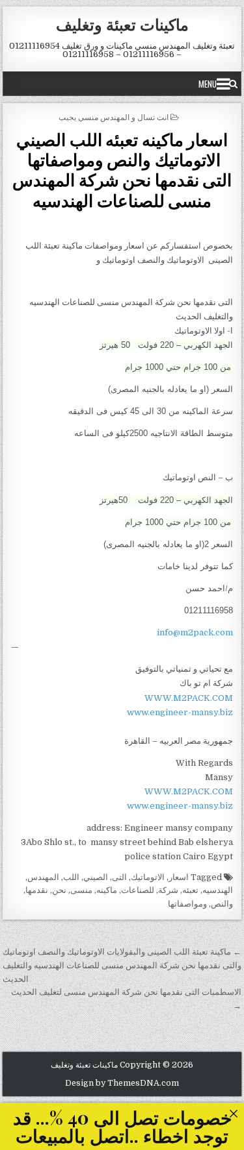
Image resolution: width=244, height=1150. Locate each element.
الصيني (95, 877)
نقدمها (36, 890)
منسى (81, 890)
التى (119, 877)
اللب (71, 877)
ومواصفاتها (187, 904)
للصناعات (137, 890)
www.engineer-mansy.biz (180, 712)
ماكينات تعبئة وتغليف (122, 24)
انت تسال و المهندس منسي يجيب (114, 116)
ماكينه (106, 890)
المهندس (43, 877)
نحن (59, 890)
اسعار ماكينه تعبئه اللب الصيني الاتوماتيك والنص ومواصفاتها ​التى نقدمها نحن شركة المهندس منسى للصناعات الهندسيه (122, 170)
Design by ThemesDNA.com (122, 1083)
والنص (222, 904)
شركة (168, 890)
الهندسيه (217, 890)
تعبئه (190, 890)
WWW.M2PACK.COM (188, 698)
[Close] (233, 1113)
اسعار (179, 877)
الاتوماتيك (148, 877)
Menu (207, 83)
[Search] (233, 83)
